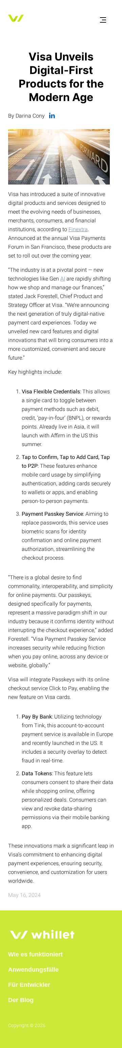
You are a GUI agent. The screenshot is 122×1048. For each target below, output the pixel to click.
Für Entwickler (29, 984)
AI (62, 278)
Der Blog (21, 1000)
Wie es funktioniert (35, 954)
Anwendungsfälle (33, 969)
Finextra (78, 229)
